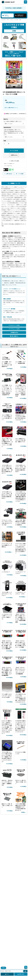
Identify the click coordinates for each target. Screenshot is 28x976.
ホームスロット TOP (5, 19)
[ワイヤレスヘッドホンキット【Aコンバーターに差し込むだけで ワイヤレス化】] (7, 513)
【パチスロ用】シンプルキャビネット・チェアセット (7, 594)
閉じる (4, 967)
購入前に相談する (14, 336)
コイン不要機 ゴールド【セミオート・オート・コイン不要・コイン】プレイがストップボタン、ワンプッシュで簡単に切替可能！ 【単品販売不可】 (7, 390)
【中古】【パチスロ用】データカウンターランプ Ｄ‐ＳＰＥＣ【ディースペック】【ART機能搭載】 (20, 670)
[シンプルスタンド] (7, 565)
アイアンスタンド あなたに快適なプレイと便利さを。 (7, 545)
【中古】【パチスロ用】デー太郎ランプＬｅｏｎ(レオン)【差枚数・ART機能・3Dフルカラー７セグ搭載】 (20, 644)
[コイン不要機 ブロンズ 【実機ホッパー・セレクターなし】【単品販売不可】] (7, 355)
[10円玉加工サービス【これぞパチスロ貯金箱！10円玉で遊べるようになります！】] (20, 408)
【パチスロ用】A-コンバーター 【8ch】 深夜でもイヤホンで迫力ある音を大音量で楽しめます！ (7, 495)
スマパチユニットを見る (14, 328)
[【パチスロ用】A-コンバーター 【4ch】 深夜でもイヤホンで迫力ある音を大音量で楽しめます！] (20, 458)
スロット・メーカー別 (14, 19)
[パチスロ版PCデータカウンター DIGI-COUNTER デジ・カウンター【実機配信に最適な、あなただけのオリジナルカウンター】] (20, 687)
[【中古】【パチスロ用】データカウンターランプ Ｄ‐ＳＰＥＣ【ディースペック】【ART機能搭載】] (20, 660)
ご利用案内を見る (14, 332)
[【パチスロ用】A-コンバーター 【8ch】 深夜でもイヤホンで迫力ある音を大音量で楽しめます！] (7, 485)
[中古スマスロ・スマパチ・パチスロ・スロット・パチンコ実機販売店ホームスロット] (8, 2)
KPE (20, 19)
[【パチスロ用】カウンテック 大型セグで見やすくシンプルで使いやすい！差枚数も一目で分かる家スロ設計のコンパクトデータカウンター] (7, 745)
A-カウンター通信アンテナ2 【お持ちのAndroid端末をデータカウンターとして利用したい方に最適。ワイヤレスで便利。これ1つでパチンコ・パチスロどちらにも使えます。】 (7, 727)
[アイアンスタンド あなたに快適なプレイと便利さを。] (7, 536)
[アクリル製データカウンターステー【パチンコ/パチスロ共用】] (7, 687)
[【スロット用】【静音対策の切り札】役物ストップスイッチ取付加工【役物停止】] (20, 513)
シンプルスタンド (6, 571)
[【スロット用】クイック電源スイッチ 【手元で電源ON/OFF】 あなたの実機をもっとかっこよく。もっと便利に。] (7, 431)
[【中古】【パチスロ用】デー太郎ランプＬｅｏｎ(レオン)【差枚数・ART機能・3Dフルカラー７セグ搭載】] (20, 634)
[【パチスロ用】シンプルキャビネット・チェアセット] (7, 585)
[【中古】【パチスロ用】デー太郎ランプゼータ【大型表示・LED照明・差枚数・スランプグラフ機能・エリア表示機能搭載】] (7, 660)
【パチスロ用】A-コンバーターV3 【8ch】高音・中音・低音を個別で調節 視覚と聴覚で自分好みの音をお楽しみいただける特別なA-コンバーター (20, 496)
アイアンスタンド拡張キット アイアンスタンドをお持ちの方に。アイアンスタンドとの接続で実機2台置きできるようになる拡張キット (20, 548)
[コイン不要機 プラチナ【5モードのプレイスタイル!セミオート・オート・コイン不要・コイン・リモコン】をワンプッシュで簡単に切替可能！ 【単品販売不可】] (20, 378)
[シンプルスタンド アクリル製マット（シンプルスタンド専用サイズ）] (7, 607)
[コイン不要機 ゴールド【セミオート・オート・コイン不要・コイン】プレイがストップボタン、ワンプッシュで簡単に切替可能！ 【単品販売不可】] (7, 378)
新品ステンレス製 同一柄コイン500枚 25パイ (7, 805)
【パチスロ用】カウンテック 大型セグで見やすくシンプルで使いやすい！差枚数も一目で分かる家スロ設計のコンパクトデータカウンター (7, 757)
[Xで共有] (5, 169)
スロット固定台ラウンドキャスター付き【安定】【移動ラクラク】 (20, 440)
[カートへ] (25, 967)
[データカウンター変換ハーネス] (20, 745)
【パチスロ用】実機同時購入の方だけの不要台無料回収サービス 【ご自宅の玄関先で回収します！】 (20, 807)
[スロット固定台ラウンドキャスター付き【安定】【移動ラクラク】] (20, 431)
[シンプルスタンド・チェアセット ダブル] (20, 585)
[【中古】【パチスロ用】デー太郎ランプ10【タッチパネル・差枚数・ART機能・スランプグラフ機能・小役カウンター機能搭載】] (7, 634)
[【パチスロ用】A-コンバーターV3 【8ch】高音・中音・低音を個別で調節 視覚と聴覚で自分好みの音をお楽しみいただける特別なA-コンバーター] (20, 485)
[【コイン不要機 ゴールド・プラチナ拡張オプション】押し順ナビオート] (7, 408)
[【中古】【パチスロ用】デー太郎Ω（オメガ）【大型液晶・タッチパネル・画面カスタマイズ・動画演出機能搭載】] (20, 607)
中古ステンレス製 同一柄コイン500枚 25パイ (20, 782)
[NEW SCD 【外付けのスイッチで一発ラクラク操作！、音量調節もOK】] (7, 773)
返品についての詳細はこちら (9, 163)
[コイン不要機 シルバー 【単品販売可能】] (20, 355)
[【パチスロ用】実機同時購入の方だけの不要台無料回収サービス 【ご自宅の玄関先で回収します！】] (20, 797)
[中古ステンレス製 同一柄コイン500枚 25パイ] (20, 773)
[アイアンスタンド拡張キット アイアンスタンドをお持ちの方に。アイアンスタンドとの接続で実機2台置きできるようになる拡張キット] (20, 536)
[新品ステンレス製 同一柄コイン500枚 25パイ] (7, 797)
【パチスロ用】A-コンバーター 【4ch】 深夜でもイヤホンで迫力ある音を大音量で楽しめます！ (20, 468)
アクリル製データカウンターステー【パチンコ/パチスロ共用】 (7, 696)
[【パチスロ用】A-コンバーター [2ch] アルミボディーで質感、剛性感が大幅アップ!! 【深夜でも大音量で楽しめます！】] (7, 458)
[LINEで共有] (11, 169)
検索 (25, 971)
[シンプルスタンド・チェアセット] (20, 565)
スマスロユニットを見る (14, 325)
